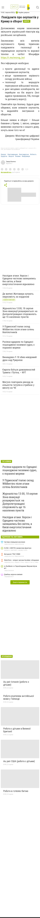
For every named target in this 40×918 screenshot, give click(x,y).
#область (33, 154)
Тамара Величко (11, 161)
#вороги (11, 156)
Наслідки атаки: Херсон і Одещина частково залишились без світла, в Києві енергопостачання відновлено (19, 280)
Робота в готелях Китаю (15, 791)
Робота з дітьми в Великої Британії (16, 730)
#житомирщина (12, 154)
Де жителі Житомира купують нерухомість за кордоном (18, 295)
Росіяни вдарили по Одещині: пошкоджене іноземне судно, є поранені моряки (18, 344)
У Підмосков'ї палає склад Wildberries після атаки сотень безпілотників (18, 329)
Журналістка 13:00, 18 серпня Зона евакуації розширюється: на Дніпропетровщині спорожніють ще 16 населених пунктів (19, 313)
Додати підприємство (20, 582)
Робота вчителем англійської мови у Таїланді (18, 697)
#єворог (3, 154)
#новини (18, 156)
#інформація (26, 156)
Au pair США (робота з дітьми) (19, 761)
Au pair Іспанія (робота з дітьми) (16, 683)
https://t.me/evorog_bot (13, 57)
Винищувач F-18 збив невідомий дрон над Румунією (19, 359)
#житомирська (24, 154)
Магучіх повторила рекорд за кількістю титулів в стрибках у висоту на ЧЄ (18, 385)
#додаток (4, 156)
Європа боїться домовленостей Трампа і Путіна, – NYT (18, 371)
